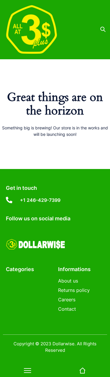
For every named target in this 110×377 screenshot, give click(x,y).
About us (68, 281)
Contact (67, 309)
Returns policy (74, 290)
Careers (66, 299)
